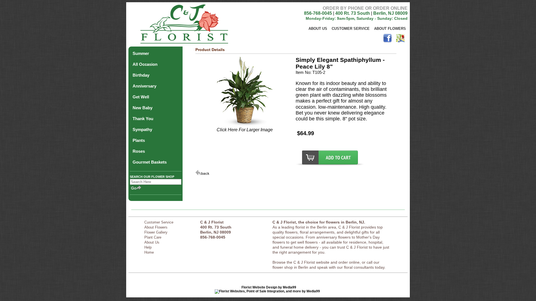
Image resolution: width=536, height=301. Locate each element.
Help (148, 247)
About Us (317, 28)
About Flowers (390, 28)
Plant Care (152, 237)
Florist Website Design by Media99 (268, 287)
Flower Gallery (156, 232)
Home (149, 252)
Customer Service (351, 28)
